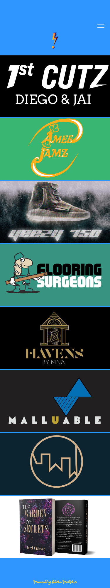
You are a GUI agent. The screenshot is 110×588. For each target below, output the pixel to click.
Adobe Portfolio (64, 582)
